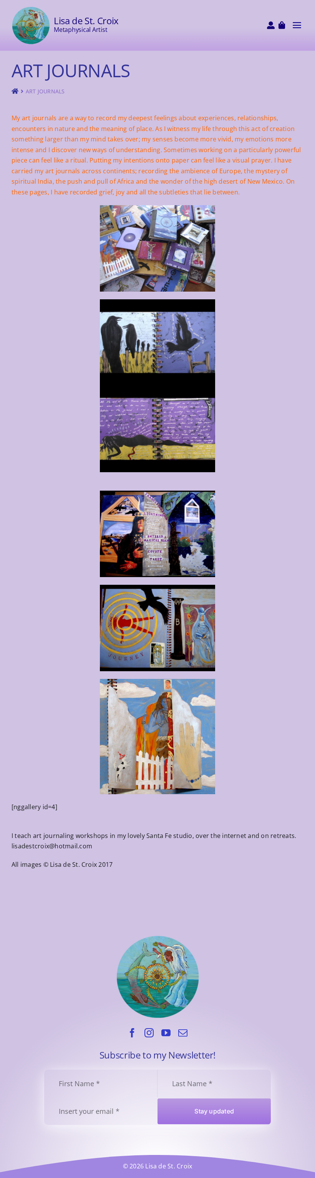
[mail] (182, 1032)
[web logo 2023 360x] (31, 9)
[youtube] (166, 1032)
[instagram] (149, 1032)
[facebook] (132, 1032)
